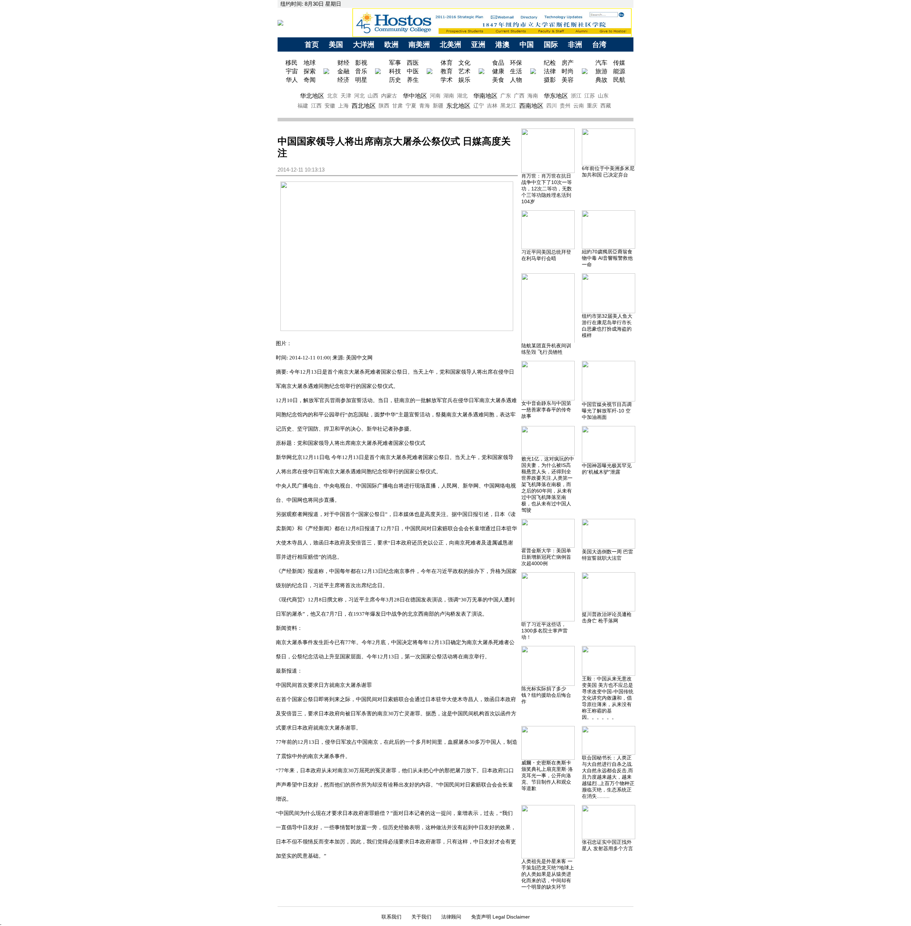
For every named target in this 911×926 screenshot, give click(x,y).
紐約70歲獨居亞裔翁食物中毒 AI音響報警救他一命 (607, 258)
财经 (343, 62)
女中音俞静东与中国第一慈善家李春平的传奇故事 (546, 409)
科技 (395, 71)
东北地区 (458, 105)
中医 (413, 71)
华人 (292, 79)
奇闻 (310, 79)
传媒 (619, 62)
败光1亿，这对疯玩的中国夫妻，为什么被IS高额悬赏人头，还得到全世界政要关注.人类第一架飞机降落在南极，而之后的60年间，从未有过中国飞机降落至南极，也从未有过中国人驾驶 (547, 484)
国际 (551, 44)
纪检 (550, 62)
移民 (292, 62)
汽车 (601, 62)
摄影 (550, 79)
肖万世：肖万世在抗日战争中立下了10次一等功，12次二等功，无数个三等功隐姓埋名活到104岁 (546, 188)
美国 (336, 44)
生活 (516, 71)
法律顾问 (451, 917)
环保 (516, 62)
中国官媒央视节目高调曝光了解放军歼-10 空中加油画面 (607, 410)
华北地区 (312, 95)
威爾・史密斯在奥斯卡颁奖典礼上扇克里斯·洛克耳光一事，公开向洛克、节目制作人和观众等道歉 (547, 775)
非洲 (575, 44)
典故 (601, 79)
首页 (312, 44)
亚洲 (478, 44)
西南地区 (531, 105)
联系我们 (391, 917)
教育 (447, 71)
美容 (568, 79)
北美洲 (450, 44)
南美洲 (419, 44)
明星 (361, 79)
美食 (498, 79)
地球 (310, 62)
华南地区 (485, 95)
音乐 (361, 71)
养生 (413, 79)
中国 (527, 44)
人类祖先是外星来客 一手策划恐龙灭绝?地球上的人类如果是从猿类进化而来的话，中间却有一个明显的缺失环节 (547, 874)
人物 (516, 79)
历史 (395, 79)
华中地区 (415, 95)
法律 (550, 71)
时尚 (568, 71)
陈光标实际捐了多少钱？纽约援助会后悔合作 (546, 695)
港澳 (502, 44)
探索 (310, 71)
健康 (498, 71)
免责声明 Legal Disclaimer (500, 917)
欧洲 (391, 44)
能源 (619, 71)
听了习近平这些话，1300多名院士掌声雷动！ (544, 630)
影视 (361, 62)
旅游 (601, 71)
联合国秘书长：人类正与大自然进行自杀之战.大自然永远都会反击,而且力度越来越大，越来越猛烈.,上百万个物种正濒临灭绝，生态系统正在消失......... (608, 777)
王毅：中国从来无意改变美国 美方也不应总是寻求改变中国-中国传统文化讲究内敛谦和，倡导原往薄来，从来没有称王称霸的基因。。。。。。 (607, 698)
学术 (447, 79)
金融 (343, 71)
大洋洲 (363, 44)
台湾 (599, 44)
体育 (447, 62)
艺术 (464, 71)
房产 (568, 62)
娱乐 (464, 79)
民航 (619, 79)
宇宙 (292, 71)
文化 (464, 62)
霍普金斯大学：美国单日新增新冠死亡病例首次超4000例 (546, 557)
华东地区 (556, 95)
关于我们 (421, 917)
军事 (395, 62)
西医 (413, 62)
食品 (498, 62)
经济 (343, 79)
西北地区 (364, 105)
